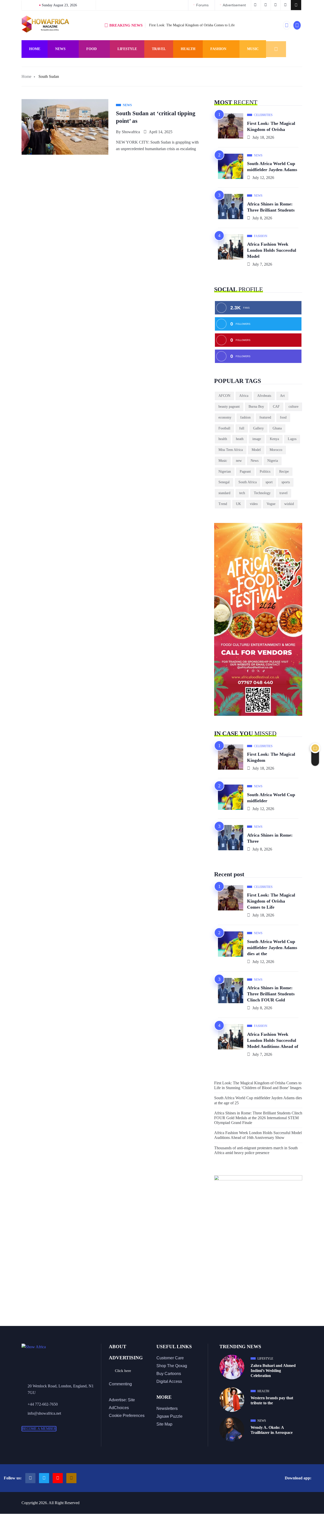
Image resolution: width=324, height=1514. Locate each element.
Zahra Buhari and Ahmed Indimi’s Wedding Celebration (273, 1370)
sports (285, 482)
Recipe (284, 471)
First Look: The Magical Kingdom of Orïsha (271, 126)
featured (265, 417)
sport (269, 482)
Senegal (224, 482)
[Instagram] (71, 1478)
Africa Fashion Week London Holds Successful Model (271, 250)
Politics (265, 471)
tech (242, 493)
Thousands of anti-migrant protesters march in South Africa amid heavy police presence (256, 1150)
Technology (262, 493)
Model (256, 450)
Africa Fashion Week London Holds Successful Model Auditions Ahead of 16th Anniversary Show (258, 1135)
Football (224, 428)
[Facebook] (30, 1478)
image (256, 439)
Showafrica (131, 132)
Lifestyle (127, 49)
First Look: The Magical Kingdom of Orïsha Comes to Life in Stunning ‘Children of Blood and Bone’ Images (257, 1085)
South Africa (247, 482)
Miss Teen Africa (230, 450)
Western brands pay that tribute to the (272, 1400)
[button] (296, 5)
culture (293, 406)
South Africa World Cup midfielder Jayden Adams (272, 166)
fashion (245, 417)
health (222, 439)
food (283, 417)
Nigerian (224, 471)
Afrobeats (264, 396)
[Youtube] (58, 1478)
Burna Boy (256, 406)
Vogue (271, 504)
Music (253, 49)
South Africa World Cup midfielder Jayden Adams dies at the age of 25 (258, 1100)
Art (282, 396)
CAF (276, 406)
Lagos (292, 439)
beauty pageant (229, 406)
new (239, 461)
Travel (159, 49)
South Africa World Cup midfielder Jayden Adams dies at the (272, 947)
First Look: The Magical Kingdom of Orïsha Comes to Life (192, 25)
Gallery (258, 428)
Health (188, 49)
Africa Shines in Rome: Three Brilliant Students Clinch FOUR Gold (271, 993)
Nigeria (272, 461)
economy (224, 417)
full (241, 428)
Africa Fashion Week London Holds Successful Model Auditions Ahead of (272, 1040)
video (254, 504)
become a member (39, 1429)
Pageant (245, 471)
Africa (243, 396)
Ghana (277, 428)
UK (238, 504)
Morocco (276, 450)
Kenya (274, 439)
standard (224, 493)
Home (34, 49)
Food (91, 49)
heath (240, 439)
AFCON (224, 396)
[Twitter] (44, 1478)
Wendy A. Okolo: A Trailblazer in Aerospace (272, 1430)
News (60, 49)
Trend (222, 504)
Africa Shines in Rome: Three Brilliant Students (271, 207)
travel (283, 493)
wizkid (289, 504)
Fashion (218, 49)
